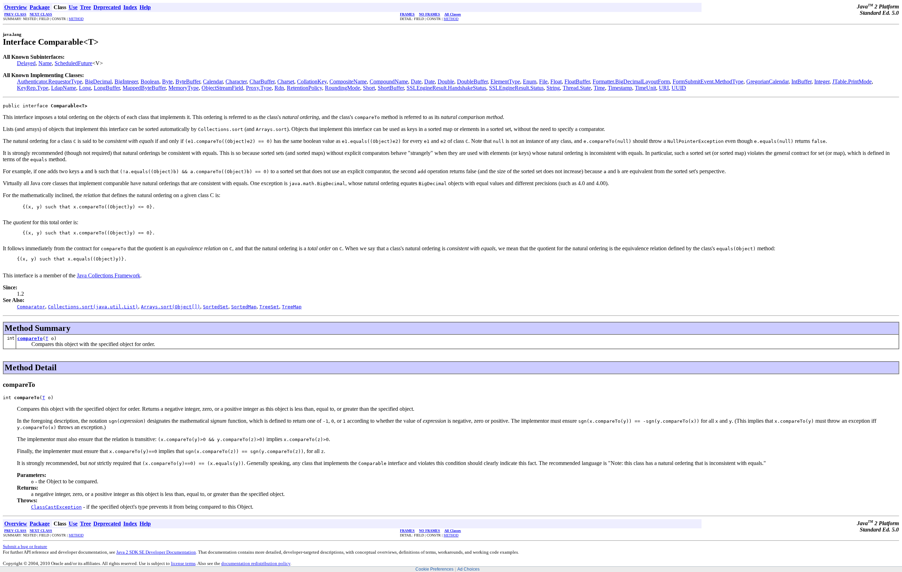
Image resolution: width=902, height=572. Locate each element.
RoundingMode (342, 88)
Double (446, 81)
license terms (183, 563)
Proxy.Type (259, 88)
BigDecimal (98, 81)
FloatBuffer (577, 81)
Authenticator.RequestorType (49, 81)
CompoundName (389, 81)
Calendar (213, 81)
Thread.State (577, 88)
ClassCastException (56, 507)
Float (556, 81)
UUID (679, 88)
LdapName (63, 88)
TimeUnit (645, 88)
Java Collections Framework (108, 275)
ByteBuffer (187, 81)
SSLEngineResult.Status (516, 88)
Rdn (279, 88)
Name (45, 63)
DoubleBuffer (472, 81)
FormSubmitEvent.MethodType (708, 81)
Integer (821, 81)
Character (236, 81)
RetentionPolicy (304, 88)
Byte (167, 81)
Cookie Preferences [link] (434, 569)
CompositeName (348, 81)
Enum (529, 81)
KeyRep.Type (32, 88)
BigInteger (126, 81)
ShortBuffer (391, 88)
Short (369, 88)
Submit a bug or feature (25, 546)
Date (416, 81)
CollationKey (312, 81)
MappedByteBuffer (144, 88)
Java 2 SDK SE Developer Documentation (156, 552)
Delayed (26, 63)
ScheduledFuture (73, 63)
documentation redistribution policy (255, 563)
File (543, 81)
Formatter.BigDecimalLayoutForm (631, 81)
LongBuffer (107, 88)
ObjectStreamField (222, 88)
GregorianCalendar (767, 81)
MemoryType (183, 88)
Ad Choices (468, 569)
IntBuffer (801, 81)
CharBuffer (261, 81)
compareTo (30, 338)
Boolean (150, 81)
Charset (285, 81)
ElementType (505, 81)
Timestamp (620, 88)
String (553, 88)
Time (599, 88)
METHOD (76, 19)
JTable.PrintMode (852, 81)
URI (664, 88)
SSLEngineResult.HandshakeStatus (446, 88)
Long (85, 88)
